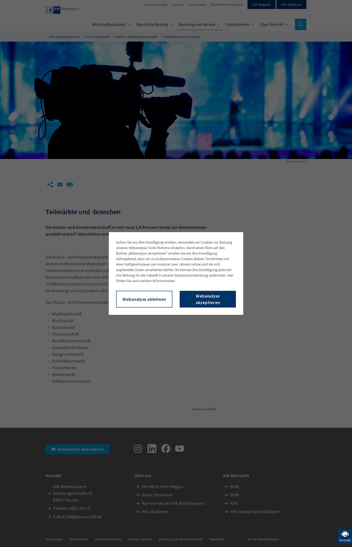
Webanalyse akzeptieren (208, 299)
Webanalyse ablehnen (144, 299)
